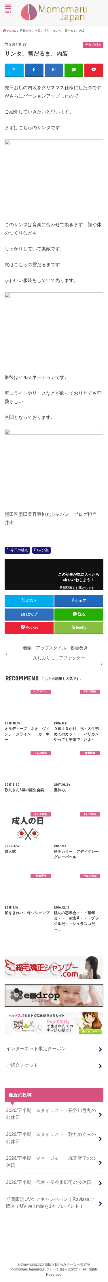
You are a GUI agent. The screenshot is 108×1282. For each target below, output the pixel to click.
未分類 (43, 550)
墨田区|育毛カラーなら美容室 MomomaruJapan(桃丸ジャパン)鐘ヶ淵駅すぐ (54, 13)
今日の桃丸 (19, 550)
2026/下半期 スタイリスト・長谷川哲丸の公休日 (51, 1114)
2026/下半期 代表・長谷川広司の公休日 (48, 1182)
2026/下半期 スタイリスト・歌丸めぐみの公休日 (51, 1138)
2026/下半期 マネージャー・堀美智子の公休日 (51, 1161)
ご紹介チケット (22, 1065)
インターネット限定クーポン (36, 1048)
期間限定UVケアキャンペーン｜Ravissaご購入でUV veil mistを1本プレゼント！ (50, 1203)
